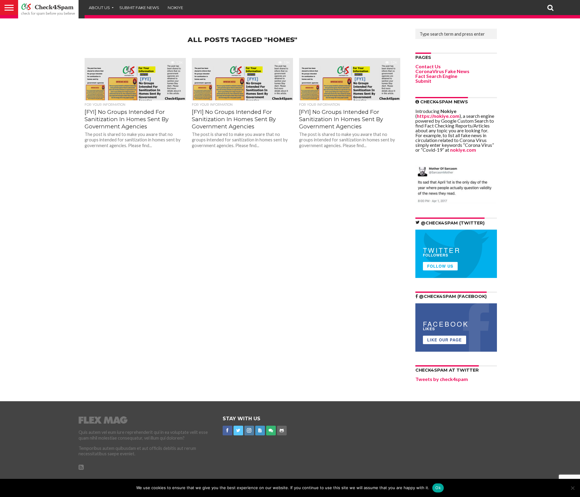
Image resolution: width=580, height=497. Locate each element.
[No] (572, 488)
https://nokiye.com (438, 116)
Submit (423, 81)
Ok (438, 487)
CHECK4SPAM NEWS (443, 102)
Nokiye (175, 7)
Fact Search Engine (436, 76)
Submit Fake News (139, 7)
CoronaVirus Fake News (442, 71)
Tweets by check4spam (441, 379)
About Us (99, 7)
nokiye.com (463, 150)
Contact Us (428, 66)
